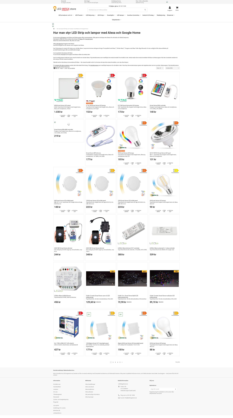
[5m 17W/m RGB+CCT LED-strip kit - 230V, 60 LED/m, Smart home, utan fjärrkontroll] (68, 326)
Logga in (169, 10)
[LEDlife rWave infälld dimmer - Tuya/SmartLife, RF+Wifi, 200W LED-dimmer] (68, 278)
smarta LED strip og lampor (62, 65)
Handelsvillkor (57, 386)
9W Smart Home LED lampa (131, 154)
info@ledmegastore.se (131, 398)
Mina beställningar (90, 384)
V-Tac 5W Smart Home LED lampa (100, 107)
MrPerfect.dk (56, 410)
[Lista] (56, 68)
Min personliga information (92, 394)
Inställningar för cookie (59, 408)
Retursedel (56, 397)
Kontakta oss (56, 384)
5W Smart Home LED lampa (164, 202)
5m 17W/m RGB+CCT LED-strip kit (66, 344)
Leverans (55, 389)
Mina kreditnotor (89, 389)
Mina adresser (89, 392)
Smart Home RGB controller (163, 107)
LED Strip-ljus (59, 43)
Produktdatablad (79, 77)
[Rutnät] (54, 68)
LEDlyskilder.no (57, 413)
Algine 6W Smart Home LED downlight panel (130, 344)
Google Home (89, 39)
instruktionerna (94, 65)
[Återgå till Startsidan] (53, 29)
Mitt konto (88, 380)
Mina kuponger (89, 397)
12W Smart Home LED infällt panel (99, 202)
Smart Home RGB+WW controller (67, 131)
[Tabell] (58, 68)
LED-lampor (63, 37)
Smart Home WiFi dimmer (99, 154)
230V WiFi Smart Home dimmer (68, 249)
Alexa (81, 39)
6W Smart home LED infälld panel (68, 202)
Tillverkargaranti (57, 394)
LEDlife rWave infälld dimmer (65, 296)
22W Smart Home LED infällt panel (131, 202)
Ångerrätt (55, 402)
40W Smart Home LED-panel (67, 107)
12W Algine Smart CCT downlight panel (97, 345)
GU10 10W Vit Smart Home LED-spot (163, 154)
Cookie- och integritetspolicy (60, 399)
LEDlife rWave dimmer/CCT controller (132, 248)
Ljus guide (56, 405)
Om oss (55, 392)
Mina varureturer (89, 386)
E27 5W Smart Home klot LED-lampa (132, 107)
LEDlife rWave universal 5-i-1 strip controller (162, 248)
